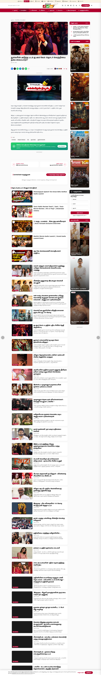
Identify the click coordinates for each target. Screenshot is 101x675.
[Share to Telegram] (20, 69)
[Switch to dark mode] (76, 5)
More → (87, 23)
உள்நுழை (86, 5)
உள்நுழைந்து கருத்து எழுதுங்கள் (57, 174)
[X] (65, 5)
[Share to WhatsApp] (17, 69)
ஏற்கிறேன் (88, 672)
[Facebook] (62, 5)
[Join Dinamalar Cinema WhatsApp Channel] (73, 5)
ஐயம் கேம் (33, 139)
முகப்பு (12, 20)
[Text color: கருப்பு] (55, 68)
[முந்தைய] (2, 337)
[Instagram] (71, 5)
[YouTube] (68, 5)
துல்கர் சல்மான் (41, 139)
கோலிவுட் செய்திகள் (20, 20)
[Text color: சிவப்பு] (61, 68)
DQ (28, 139)
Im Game (14, 139)
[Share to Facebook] (12, 69)
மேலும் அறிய (81, 672)
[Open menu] (91, 5)
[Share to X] (15, 69)
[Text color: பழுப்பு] (59, 68)
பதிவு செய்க (80, 212)
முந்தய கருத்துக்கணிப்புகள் (79, 215)
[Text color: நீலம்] (57, 68)
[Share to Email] (23, 69)
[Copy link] (29, 69)
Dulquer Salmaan (21, 139)
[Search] (79, 5)
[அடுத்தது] (98, 337)
